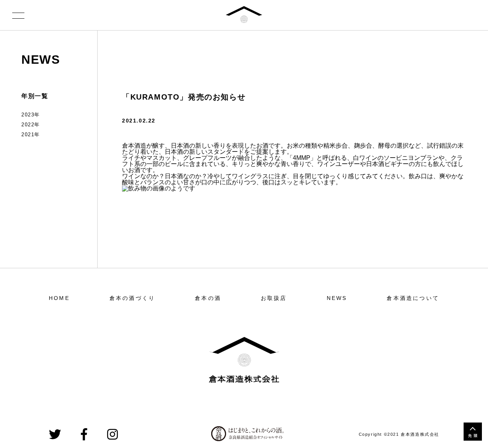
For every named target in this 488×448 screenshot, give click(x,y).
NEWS (40, 59)
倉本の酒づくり (132, 298)
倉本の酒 (208, 298)
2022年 (30, 124)
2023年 (30, 115)
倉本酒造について (413, 298)
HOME (59, 298)
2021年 (30, 134)
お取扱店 (274, 298)
